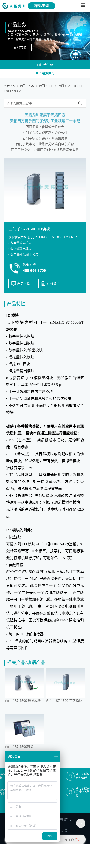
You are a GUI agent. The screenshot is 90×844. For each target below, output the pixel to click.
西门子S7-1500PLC (70, 86)
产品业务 (9, 86)
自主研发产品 (45, 73)
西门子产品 (45, 64)
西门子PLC (46, 86)
